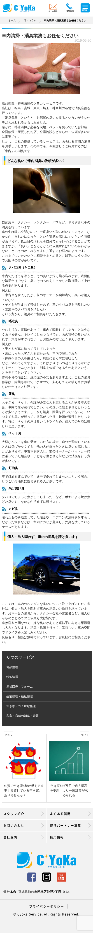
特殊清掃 (12, 677)
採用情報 (57, 837)
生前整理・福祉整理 (19, 696)
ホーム (12, 20)
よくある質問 (60, 813)
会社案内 (10, 837)
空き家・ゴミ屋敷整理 (21, 706)
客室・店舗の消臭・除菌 (22, 716)
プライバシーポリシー (46, 906)
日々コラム (30, 20)
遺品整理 (12, 667)
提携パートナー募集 (65, 825)
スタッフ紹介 (13, 813)
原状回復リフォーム (19, 686)
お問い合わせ (13, 825)
